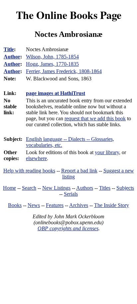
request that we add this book (95, 118)
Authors (84, 188)
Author (12, 56)
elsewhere (36, 158)
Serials (71, 194)
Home (9, 188)
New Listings (56, 188)
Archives (78, 205)
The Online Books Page (68, 15)
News (34, 205)
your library (107, 152)
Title (9, 49)
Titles (104, 188)
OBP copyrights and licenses (68, 228)
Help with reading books (29, 170)
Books (15, 205)
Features (55, 205)
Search (29, 188)
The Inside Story (111, 205)
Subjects (125, 188)
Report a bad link (79, 170)
